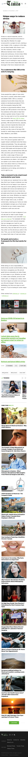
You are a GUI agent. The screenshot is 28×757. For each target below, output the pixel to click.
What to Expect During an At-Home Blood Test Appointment (13, 650)
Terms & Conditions (13, 755)
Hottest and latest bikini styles (13, 361)
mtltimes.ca (15, 293)
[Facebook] (12, 735)
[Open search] (22, 3)
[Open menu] (25, 3)
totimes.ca (23, 293)
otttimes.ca (5, 296)
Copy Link (23, 365)
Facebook (10, 365)
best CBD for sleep (18, 118)
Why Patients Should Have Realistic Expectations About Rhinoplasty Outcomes (13, 581)
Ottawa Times (10, 748)
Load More (14, 722)
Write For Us (10, 742)
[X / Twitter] (14, 735)
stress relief (22, 372)
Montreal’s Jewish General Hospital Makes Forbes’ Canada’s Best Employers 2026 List (13, 516)
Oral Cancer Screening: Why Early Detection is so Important (12, 558)
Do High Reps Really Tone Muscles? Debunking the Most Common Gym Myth (12, 604)
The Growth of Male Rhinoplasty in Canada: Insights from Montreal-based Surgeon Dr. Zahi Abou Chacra (13, 449)
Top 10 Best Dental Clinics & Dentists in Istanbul (10, 395)
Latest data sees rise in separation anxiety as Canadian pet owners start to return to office (13, 339)
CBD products (14, 372)
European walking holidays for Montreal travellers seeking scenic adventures (12, 671)
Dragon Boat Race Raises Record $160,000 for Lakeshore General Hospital (12, 628)
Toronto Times (20, 746)
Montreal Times (11, 746)
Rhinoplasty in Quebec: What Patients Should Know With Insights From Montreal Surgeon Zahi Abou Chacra (13, 473)
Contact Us (16, 739)
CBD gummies (5, 372)
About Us (9, 739)
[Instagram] (10, 735)
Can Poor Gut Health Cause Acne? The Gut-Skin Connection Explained (12, 694)
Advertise (22, 739)
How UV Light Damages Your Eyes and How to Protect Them (12, 716)
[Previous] (22, 378)
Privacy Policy (4, 755)
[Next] (25, 378)
